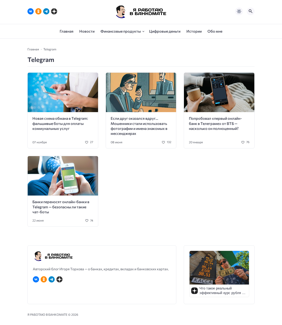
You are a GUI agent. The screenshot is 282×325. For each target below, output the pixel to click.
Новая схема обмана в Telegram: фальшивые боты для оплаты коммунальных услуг (60, 123)
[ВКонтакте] (30, 11)
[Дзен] (54, 11)
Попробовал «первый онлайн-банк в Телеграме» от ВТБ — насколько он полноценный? (215, 123)
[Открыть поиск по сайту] (251, 11)
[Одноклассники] (38, 11)
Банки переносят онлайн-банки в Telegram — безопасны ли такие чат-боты (60, 206)
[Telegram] (46, 11)
